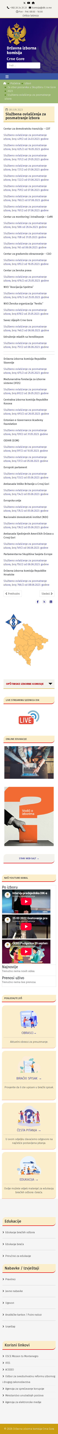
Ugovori (9, 1302)
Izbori (27, 83)
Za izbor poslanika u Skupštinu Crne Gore (31, 87)
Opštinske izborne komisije (25, 684)
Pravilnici (10, 1279)
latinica (34, 15)
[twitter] (24, 2)
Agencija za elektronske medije (23, 1402)
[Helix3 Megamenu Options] (7, 77)
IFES (7, 1362)
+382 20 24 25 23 (18, 7)
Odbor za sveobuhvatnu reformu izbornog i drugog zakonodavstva (28, 1379)
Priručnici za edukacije (18, 1256)
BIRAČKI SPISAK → (29, 1078)
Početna (15, 83)
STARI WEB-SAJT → (29, 858)
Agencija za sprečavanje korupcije (24, 1388)
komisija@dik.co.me (42, 7)
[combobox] (23, 65)
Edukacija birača (14, 1244)
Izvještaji (10, 1326)
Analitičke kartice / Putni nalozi (23, 1314)
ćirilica (26, 15)
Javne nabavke (14, 1291)
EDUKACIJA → (29, 1179)
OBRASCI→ (29, 1033)
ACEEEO (9, 1369)
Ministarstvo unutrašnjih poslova (24, 1395)
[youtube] (28, 2)
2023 (10, 91)
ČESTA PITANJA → (29, 1130)
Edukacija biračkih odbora (20, 1232)
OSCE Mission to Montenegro (21, 1356)
